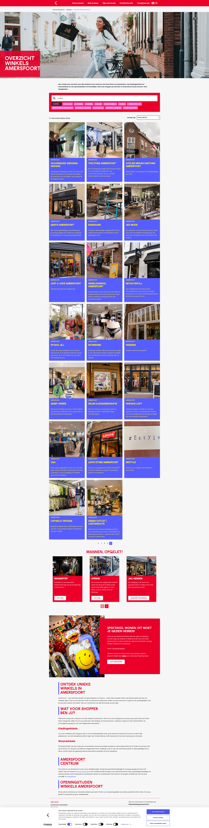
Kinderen (89, 104)
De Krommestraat (82, 772)
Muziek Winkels (110, 104)
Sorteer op (131, 118)
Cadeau (122, 104)
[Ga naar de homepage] (56, 3)
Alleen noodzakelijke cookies (158, 823)
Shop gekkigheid (116, 662)
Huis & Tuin (68, 104)
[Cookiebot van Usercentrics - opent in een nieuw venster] (48, 825)
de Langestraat (70, 776)
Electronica (98, 108)
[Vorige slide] (102, 606)
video (124, 656)
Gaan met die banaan (139, 598)
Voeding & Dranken (83, 108)
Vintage (98, 104)
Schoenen (78, 104)
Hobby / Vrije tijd (134, 104)
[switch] (85, 824)
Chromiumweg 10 (118, 649)
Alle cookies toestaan (158, 811)
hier (104, 792)
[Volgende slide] (107, 606)
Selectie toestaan (158, 817)
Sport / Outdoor (130, 108)
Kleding (56, 104)
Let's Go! (60, 598)
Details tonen (125, 824)
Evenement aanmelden (59, 805)
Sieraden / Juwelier (113, 108)
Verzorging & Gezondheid (62, 108)
